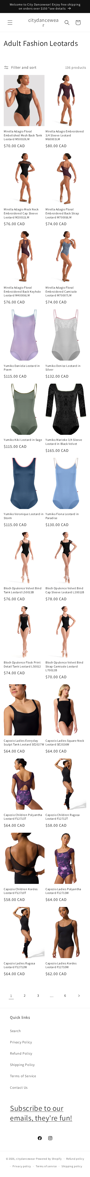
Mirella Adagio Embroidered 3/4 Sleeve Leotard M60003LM (65, 135)
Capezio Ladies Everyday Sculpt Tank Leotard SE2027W (24, 742)
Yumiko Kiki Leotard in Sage (23, 440)
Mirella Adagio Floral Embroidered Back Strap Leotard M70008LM (62, 213)
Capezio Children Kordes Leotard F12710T (21, 891)
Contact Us (19, 1087)
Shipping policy (72, 1166)
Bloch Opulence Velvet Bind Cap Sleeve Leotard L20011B (65, 590)
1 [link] (11, 995)
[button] (10, 22)
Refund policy (75, 1158)
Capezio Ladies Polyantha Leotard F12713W (63, 891)
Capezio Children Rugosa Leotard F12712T (63, 817)
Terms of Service (23, 1076)
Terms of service (46, 1166)
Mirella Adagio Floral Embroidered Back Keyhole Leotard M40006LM (22, 291)
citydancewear (25, 1158)
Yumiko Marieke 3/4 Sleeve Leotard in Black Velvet (64, 442)
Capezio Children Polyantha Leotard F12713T (23, 817)
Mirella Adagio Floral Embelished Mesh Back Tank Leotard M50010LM (23, 135)
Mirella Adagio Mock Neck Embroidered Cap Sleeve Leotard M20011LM (21, 213)
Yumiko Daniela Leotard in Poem (22, 368)
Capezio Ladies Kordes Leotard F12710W (61, 965)
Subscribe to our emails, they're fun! (41, 1113)
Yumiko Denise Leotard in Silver (63, 368)
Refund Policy (21, 1053)
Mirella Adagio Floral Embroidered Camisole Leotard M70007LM (61, 291)
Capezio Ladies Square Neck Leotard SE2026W (65, 742)
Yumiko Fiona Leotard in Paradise (62, 516)
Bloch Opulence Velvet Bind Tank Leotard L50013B (23, 590)
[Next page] (78, 995)
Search (15, 1031)
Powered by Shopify (49, 1158)
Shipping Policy (22, 1064)
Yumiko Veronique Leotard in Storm (24, 516)
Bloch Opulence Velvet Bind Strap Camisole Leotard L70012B (65, 666)
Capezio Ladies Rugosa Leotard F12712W (19, 965)
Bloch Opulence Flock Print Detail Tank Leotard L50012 (22, 664)
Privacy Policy (21, 1042)
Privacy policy (21, 1166)
